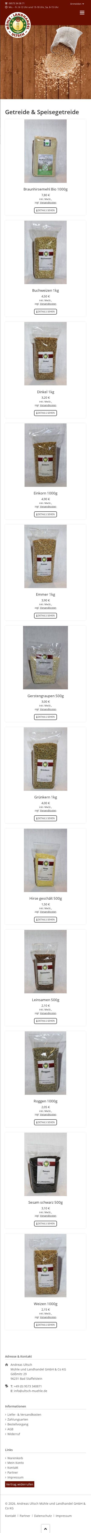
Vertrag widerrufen (19, 1484)
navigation (82, 12)
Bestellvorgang (17, 1424)
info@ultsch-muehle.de (30, 1391)
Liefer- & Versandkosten (24, 1415)
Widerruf (13, 1434)
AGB (10, 1429)
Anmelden (75, 3)
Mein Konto (15, 1463)
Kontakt (12, 1468)
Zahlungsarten (17, 1419)
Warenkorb (15, 1458)
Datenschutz (43, 1516)
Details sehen (46, 210)
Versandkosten (48, 202)
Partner (12, 1472)
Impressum (15, 1477)
